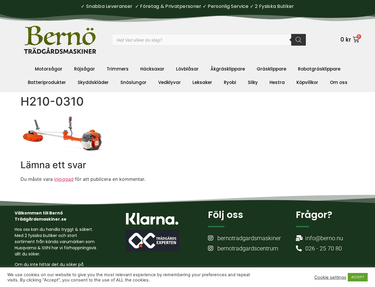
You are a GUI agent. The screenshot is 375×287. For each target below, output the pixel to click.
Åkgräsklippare (227, 69)
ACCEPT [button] (357, 277)
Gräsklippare (271, 69)
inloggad (64, 179)
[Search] (298, 40)
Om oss (338, 82)
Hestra (277, 82)
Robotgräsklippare (319, 69)
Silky (253, 82)
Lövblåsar (187, 69)
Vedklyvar (169, 82)
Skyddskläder (93, 82)
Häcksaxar (152, 69)
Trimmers (118, 69)
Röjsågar (84, 69)
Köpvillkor (307, 82)
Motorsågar (48, 69)
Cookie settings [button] (330, 277)
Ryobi (230, 82)
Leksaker (202, 82)
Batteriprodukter (47, 82)
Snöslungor (133, 82)
